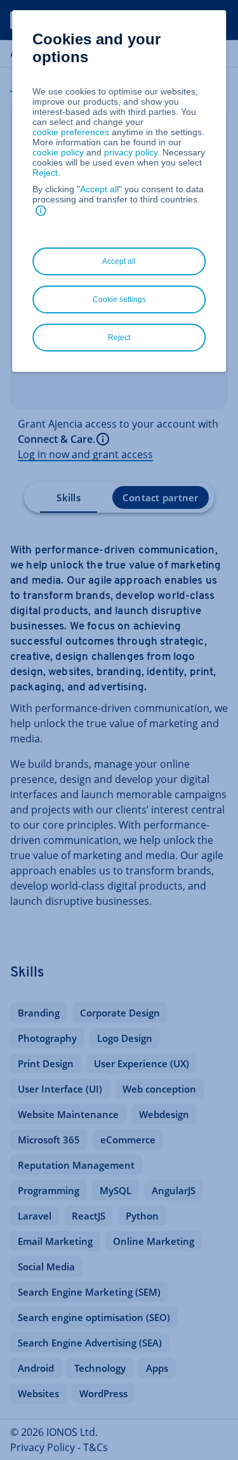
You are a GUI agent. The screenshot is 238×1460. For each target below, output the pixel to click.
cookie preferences (70, 132)
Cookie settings (119, 299)
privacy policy (130, 152)
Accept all (99, 189)
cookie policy (58, 152)
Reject (45, 173)
